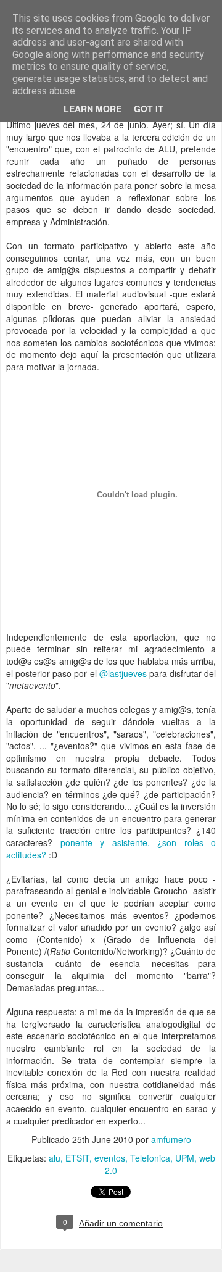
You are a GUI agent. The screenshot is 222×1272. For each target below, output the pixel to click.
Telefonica (150, 1158)
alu (54, 1158)
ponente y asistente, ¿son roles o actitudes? (111, 848)
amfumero (171, 1139)
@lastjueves (123, 673)
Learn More (92, 108)
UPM (184, 1158)
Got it (148, 108)
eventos (109, 1158)
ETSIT (77, 1158)
